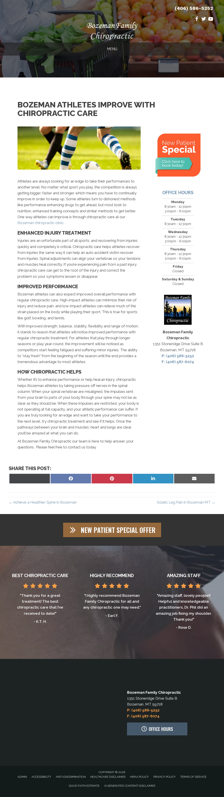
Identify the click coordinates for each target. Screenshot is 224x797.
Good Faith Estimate (84, 785)
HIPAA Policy (139, 776)
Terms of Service (193, 776)
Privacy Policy (164, 776)
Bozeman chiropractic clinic (40, 223)
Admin (22, 776)
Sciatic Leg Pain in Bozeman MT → (186, 502)
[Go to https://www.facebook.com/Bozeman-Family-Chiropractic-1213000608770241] (196, 19)
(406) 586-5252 (194, 8)
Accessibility (41, 776)
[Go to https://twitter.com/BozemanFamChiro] (203, 19)
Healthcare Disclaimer (108, 776)
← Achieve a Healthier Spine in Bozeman (43, 502)
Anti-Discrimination (71, 776)
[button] (112, 530)
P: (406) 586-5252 (178, 356)
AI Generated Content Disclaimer (129, 785)
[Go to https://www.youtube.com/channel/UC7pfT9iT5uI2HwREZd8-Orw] (210, 19)
